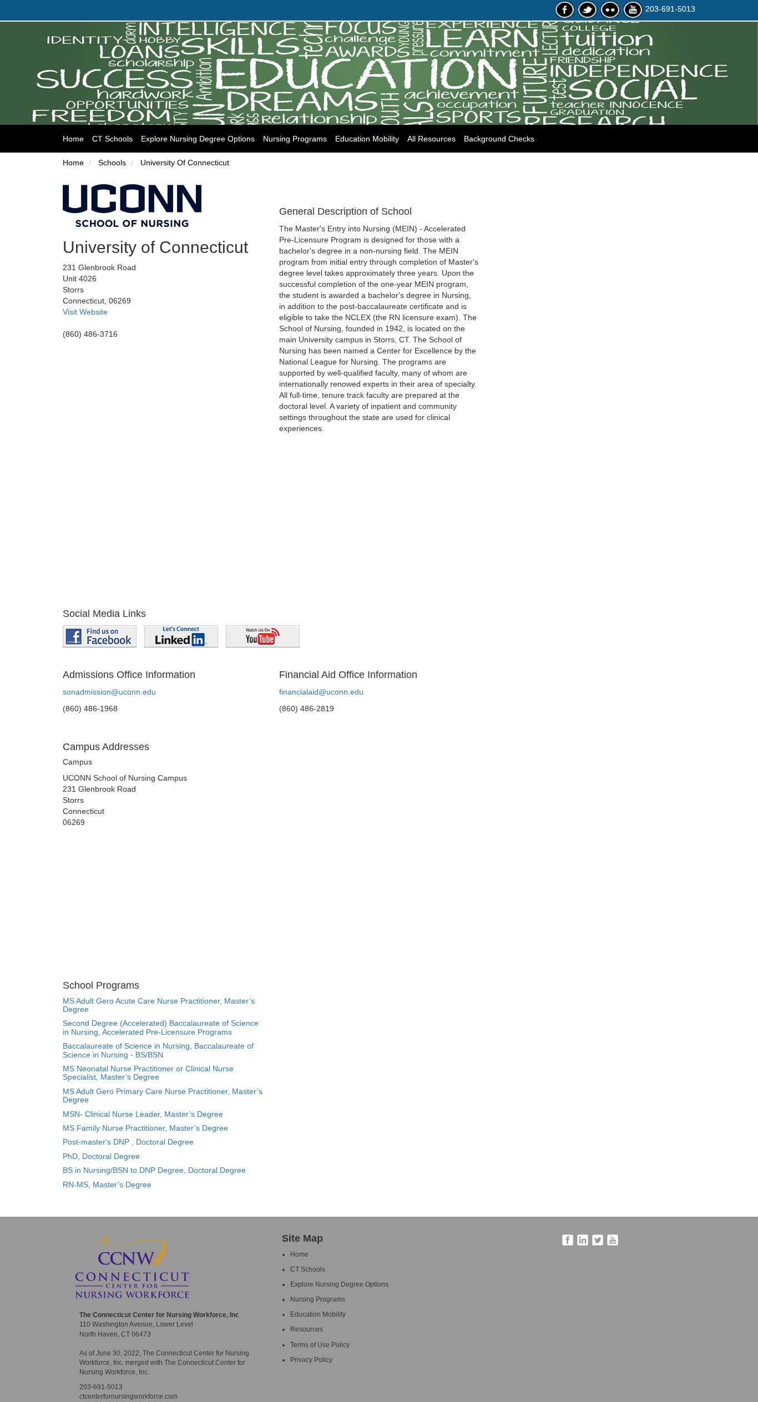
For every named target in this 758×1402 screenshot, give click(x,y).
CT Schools (112, 138)
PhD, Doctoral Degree (101, 1156)
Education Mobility (367, 138)
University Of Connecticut (183, 162)
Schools (111, 162)
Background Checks (499, 138)
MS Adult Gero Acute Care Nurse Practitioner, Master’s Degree (159, 1005)
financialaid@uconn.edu (321, 691)
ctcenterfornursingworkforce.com (128, 1396)
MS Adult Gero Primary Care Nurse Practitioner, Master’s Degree (162, 1095)
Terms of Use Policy (320, 1345)
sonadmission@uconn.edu (109, 691)
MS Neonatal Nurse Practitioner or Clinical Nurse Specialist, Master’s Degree (148, 1072)
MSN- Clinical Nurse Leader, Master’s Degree (143, 1114)
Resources (306, 1329)
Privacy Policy (311, 1360)
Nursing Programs (295, 138)
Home (77, 138)
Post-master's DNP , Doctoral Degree (128, 1141)
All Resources (431, 138)
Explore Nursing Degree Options (198, 138)
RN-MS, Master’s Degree (107, 1184)
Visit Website (85, 311)
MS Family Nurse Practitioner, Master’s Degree (145, 1127)
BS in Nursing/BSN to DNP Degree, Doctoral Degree (154, 1170)
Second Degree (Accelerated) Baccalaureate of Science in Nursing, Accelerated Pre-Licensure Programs (161, 1027)
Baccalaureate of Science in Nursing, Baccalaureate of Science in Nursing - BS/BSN (158, 1050)
